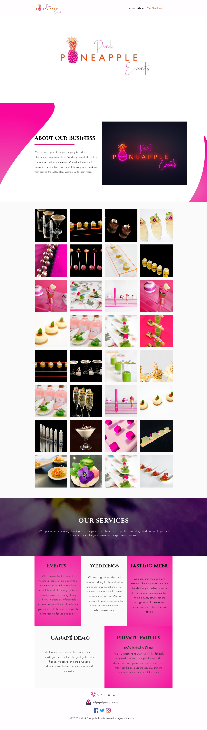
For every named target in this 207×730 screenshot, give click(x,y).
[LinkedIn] (108, 710)
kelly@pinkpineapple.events (106, 702)
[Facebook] (96, 710)
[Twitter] (102, 710)
